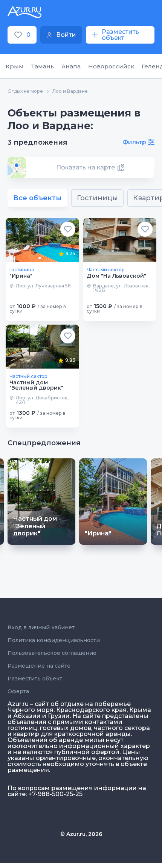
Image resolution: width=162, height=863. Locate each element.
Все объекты (37, 198)
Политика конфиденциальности (54, 640)
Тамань (42, 66)
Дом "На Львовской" (116, 275)
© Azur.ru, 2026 (81, 834)
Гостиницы (97, 198)
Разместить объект (35, 678)
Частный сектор (106, 270)
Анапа (71, 66)
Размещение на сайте (39, 665)
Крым (15, 66)
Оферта (18, 691)
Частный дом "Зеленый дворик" (36, 385)
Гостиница (21, 270)
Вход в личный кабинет (41, 627)
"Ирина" (20, 275)
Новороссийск (111, 66)
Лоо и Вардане (70, 91)
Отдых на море (25, 91)
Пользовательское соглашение (52, 653)
